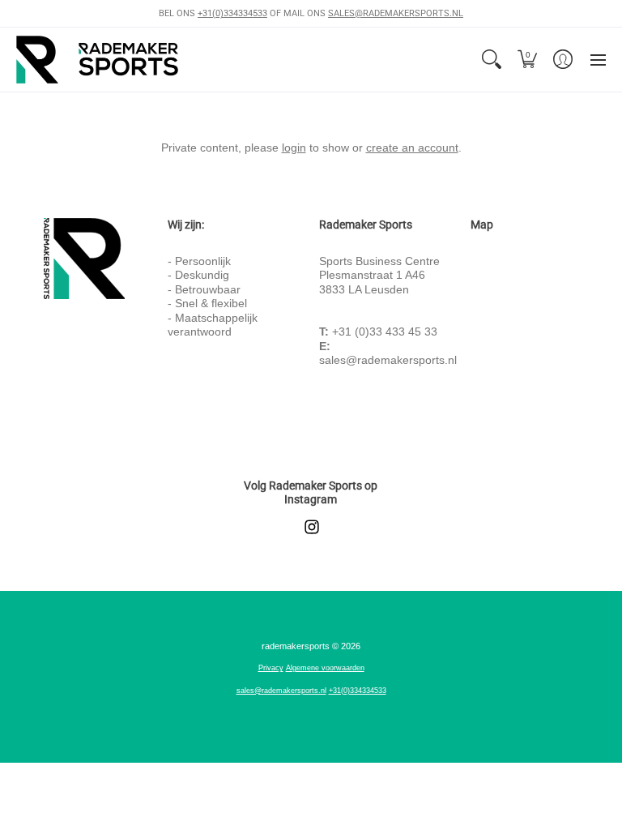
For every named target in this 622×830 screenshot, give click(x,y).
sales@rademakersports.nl (388, 359)
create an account (412, 147)
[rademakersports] (97, 60)
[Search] (491, 60)
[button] (527, 60)
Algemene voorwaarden (325, 668)
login (294, 147)
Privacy (270, 668)
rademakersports (296, 646)
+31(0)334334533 (232, 13)
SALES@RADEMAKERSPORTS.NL (395, 13)
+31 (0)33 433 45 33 (384, 331)
